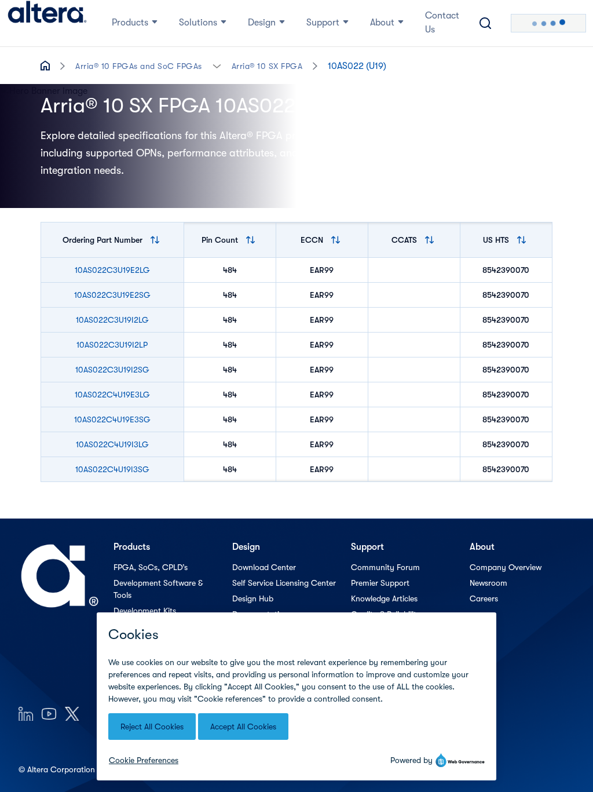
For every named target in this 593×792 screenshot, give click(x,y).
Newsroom (488, 582)
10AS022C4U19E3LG (112, 394)
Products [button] (130, 22)
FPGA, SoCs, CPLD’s (151, 567)
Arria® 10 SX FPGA (267, 66)
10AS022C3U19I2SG (112, 369)
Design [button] (262, 22)
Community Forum (385, 567)
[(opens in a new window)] (26, 713)
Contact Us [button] (442, 22)
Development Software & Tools (158, 589)
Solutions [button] (198, 22)
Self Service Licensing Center (284, 582)
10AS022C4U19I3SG (112, 469)
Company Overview (505, 567)
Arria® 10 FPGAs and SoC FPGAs (138, 66)
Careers (484, 598)
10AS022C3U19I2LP (112, 344)
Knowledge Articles (384, 598)
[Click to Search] (485, 23)
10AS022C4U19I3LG (112, 444)
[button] (217, 65)
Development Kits (145, 610)
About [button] (382, 22)
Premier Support (380, 582)
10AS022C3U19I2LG (112, 319)
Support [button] (322, 22)
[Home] (47, 23)
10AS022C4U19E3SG (112, 419)
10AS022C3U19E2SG (112, 295)
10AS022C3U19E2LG (112, 270)
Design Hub (252, 598)
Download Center (264, 567)
